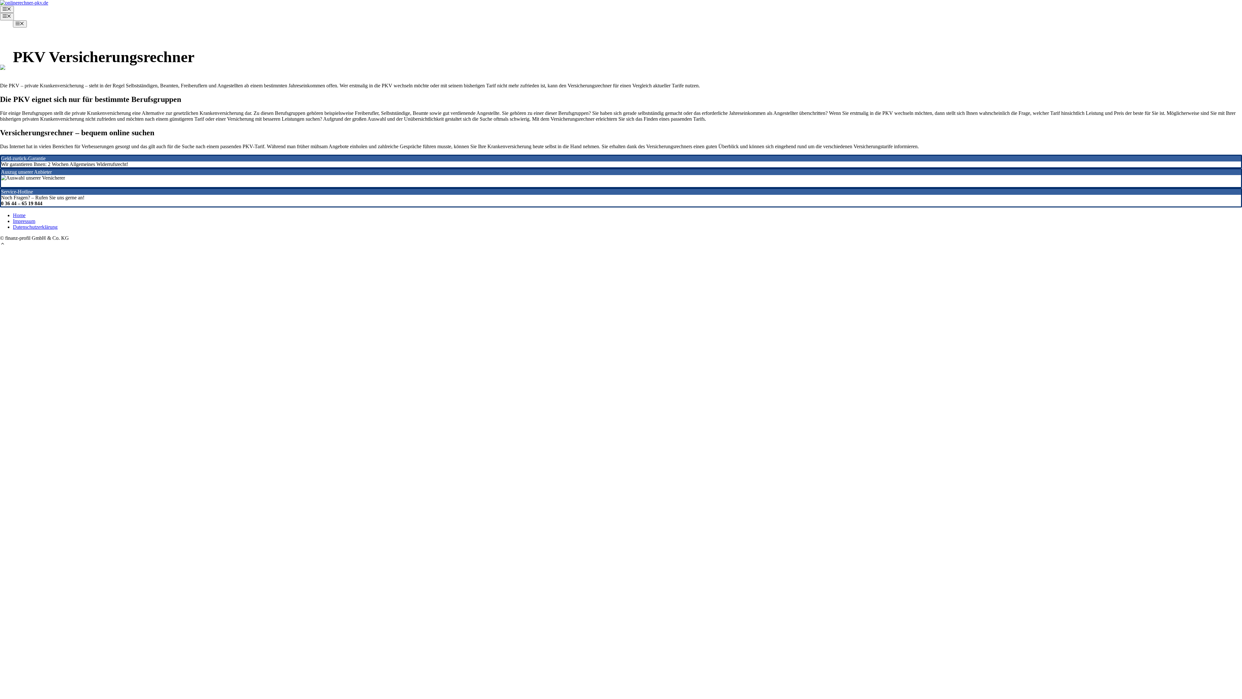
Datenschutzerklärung (35, 227)
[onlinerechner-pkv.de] (24, 3)
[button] (2, 244)
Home (19, 215)
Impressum (24, 221)
